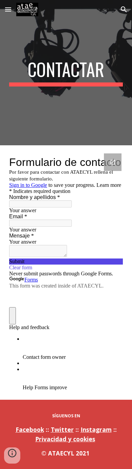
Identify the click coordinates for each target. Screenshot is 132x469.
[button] (8, 9)
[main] (66, 72)
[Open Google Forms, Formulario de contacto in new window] (113, 162)
